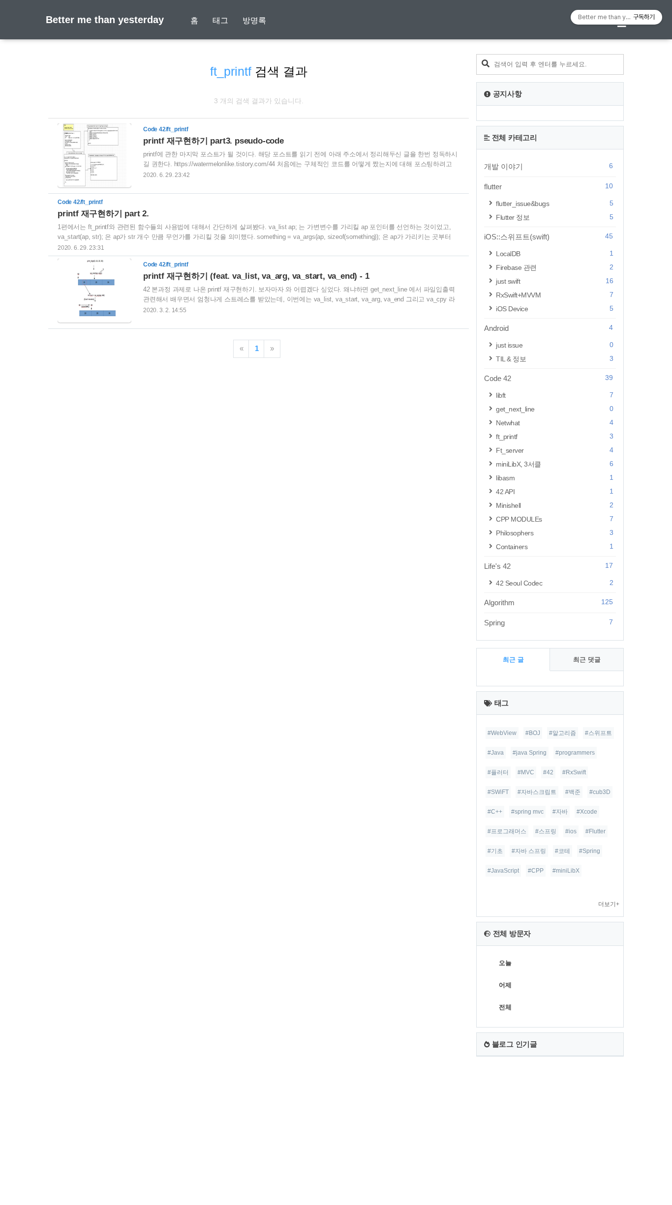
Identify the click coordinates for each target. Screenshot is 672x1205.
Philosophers (554, 533)
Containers (554, 546)
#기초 (495, 851)
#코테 (562, 851)
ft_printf (554, 436)
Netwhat (554, 422)
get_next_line (554, 409)
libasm (554, 477)
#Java (496, 752)
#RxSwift (574, 772)
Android (548, 327)
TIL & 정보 (554, 358)
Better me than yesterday (105, 19)
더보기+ (608, 904)
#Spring (589, 851)
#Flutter (595, 831)
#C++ (495, 811)
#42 (548, 772)
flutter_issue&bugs (554, 203)
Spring (548, 622)
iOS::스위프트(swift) (548, 236)
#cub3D (600, 792)
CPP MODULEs (554, 519)
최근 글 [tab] (513, 659)
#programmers (575, 752)
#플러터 (498, 772)
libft (554, 395)
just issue (554, 345)
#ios (571, 831)
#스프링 (545, 831)
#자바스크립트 (537, 792)
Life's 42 (548, 565)
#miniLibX (566, 870)
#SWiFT (498, 792)
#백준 (572, 792)
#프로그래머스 (507, 831)
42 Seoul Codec (554, 583)
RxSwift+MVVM (554, 295)
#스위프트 (598, 733)
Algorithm (548, 602)
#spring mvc (527, 811)
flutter (548, 186)
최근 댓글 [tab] (587, 659)
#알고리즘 (562, 733)
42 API (554, 491)
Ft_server (554, 450)
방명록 (254, 20)
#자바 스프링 (529, 851)
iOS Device (554, 308)
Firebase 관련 (554, 267)
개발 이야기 (548, 166)
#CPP (536, 870)
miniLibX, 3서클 (554, 464)
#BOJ (532, 733)
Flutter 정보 (554, 217)
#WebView (502, 733)
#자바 (560, 811)
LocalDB (554, 253)
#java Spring (530, 752)
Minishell (554, 505)
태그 (220, 20)
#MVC (526, 772)
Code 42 (548, 378)
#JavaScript (503, 870)
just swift (554, 281)
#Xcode (587, 811)
